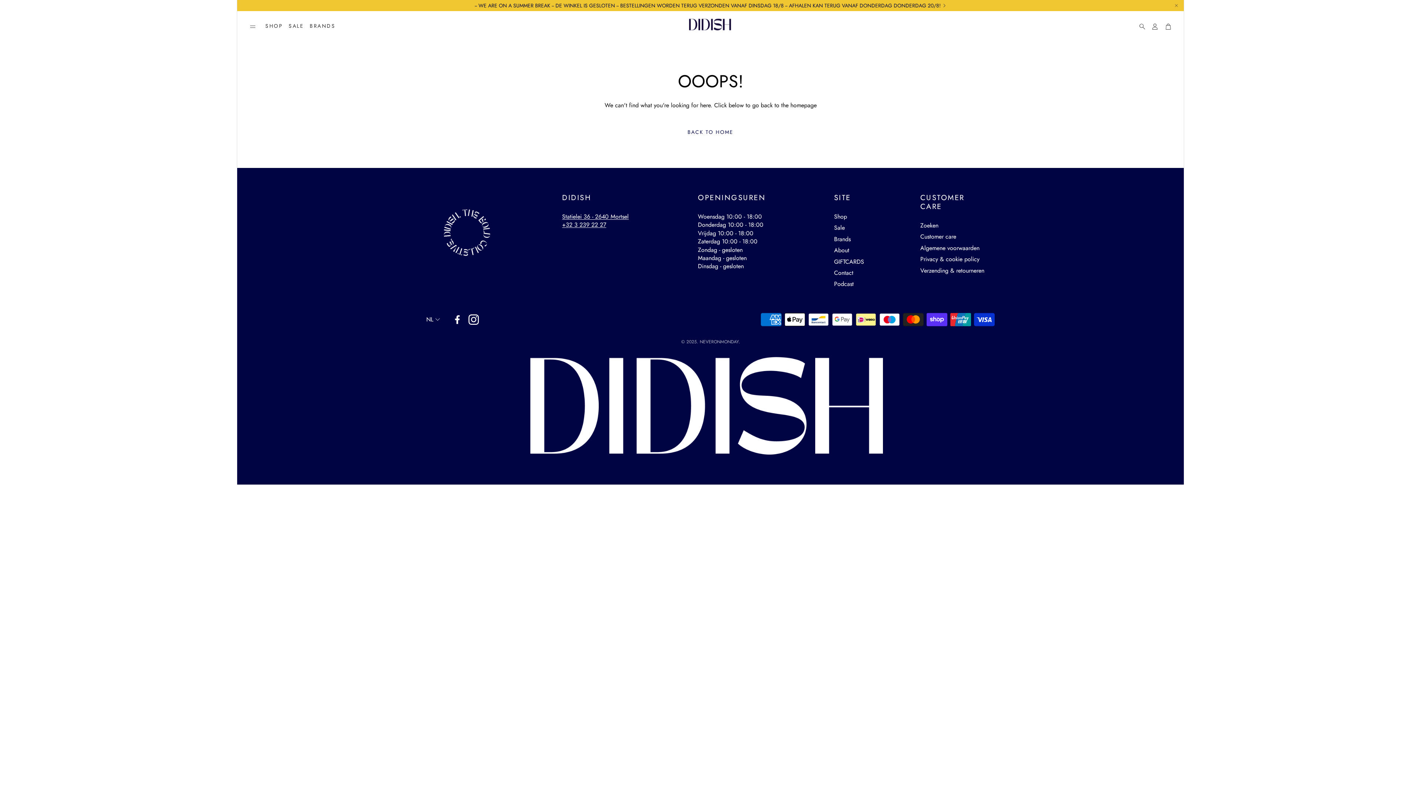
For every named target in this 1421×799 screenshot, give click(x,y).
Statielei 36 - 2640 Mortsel (595, 216)
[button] (252, 27)
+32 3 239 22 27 (584, 224)
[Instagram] (473, 319)
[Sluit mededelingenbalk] (1176, 5)
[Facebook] (457, 319)
